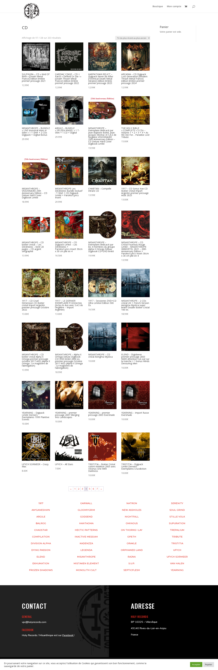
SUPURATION (177, 523)
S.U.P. (131, 563)
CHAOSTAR (41, 530)
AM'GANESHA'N (41, 510)
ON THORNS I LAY (131, 530)
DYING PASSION (40, 550)
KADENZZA (86, 543)
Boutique (158, 6)
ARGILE (40, 516)
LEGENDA (86, 550)
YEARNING (177, 570)
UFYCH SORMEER (177, 556)
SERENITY (177, 503)
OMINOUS (132, 523)
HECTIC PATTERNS (86, 530)
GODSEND (86, 516)
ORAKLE (132, 543)
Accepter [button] (196, 664)
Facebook (68, 635)
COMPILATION (41, 536)
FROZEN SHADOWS (41, 570)
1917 (40, 503)
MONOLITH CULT (86, 570)
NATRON (131, 503)
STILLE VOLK (177, 516)
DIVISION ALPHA (41, 543)
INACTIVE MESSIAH (86, 536)
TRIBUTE (177, 536)
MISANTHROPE (86, 556)
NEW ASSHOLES (131, 510)
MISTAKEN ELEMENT (86, 563)
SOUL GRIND (177, 510)
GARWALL (86, 503)
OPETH (131, 536)
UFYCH (177, 550)
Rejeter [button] (208, 664)
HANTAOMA (86, 523)
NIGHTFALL (132, 516)
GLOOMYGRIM (86, 510)
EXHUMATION (40, 563)
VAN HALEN (177, 563)
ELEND (41, 556)
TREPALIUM (177, 530)
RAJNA (132, 556)
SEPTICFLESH (132, 570)
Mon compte (174, 6)
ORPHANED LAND (132, 550)
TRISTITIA (177, 543)
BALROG (41, 523)
